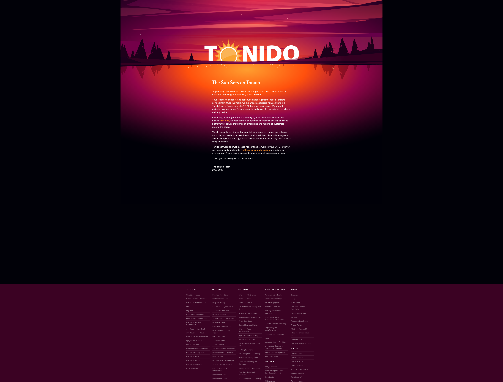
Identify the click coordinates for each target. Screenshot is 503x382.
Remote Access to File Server (250, 317)
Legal (267, 338)
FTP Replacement (246, 350)
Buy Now (189, 311)
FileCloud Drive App (220, 299)
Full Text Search (218, 337)
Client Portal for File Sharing (249, 368)
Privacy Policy (296, 325)
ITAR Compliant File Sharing (249, 354)
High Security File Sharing (248, 335)
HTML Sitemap (192, 368)
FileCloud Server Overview (196, 299)
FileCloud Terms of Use (300, 329)
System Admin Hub (298, 313)
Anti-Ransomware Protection (223, 349)
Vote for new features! (299, 369)
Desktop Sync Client (220, 295)
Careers (294, 317)
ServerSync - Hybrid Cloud (222, 307)
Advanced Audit (218, 341)
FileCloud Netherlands (194, 364)
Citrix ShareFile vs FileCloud (197, 337)
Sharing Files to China (247, 339)
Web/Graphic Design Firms (275, 352)
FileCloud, (225, 120)
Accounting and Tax (272, 307)
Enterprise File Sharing (247, 295)
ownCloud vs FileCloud (195, 333)
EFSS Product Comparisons (196, 318)
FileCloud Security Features (223, 352)
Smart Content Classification (223, 318)
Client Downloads (193, 295)
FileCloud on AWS (219, 375)
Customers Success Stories (197, 349)
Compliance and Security (196, 315)
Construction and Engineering (276, 299)
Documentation (297, 365)
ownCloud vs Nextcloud (195, 329)
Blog (293, 299)
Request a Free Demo (299, 321)
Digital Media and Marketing (275, 324)
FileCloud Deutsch (193, 360)
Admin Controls (218, 345)
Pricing (189, 307)
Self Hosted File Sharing (248, 313)
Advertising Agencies (273, 303)
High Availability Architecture (223, 360)
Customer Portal (297, 361)
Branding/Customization (221, 326)
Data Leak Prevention (220, 322)
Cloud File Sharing (246, 299)
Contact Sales (296, 354)
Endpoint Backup (218, 303)
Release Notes (297, 381)
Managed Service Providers (275, 342)
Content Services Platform (249, 325)
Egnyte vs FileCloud (194, 341)
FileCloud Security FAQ (195, 352)
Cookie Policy (296, 339)
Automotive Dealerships (274, 295)
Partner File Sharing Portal (248, 358)
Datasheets (269, 377)
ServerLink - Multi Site (220, 311)
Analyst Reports (271, 367)
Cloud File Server (245, 303)
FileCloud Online (192, 356)
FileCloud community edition (255, 150)
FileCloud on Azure (219, 379)
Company (295, 295)
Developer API (296, 377)
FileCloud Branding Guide (301, 343)
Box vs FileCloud (192, 345)
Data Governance (219, 315)
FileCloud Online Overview (196, 303)
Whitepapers (270, 381)
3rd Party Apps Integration (222, 364)
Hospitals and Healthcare (274, 334)
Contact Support (297, 357)
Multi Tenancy (217, 356)
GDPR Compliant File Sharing (250, 379)
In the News (295, 303)
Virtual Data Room (245, 321)
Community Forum (298, 373)
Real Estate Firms (271, 356)
